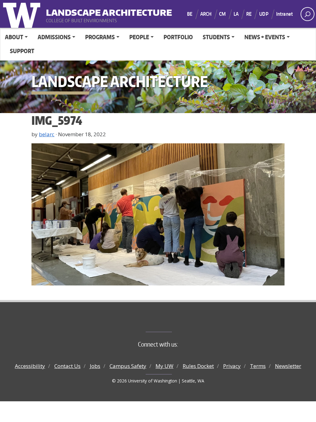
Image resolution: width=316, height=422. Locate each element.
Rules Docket (198, 365)
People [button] (139, 37)
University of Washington (23, 14)
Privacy (232, 365)
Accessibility (30, 365)
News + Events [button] (264, 37)
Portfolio (178, 37)
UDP (263, 14)
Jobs (95, 365)
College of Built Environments (170, 322)
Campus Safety (128, 365)
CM (222, 14)
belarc (46, 134)
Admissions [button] (54, 37)
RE (249, 14)
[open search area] (307, 14)
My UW (164, 365)
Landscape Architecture (84, 9)
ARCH (206, 14)
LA (236, 14)
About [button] (14, 37)
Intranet (284, 14)
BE (189, 14)
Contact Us (67, 365)
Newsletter (288, 365)
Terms (258, 365)
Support (22, 51)
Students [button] (216, 37)
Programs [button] (100, 37)
